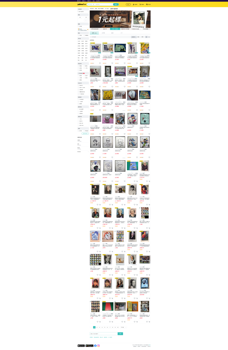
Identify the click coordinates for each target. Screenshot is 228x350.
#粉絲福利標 (96, 337)
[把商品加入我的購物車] (137, 181)
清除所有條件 (85, 133)
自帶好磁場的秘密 (94, 29)
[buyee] (83, 29)
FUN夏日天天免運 (135, 29)
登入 (128, 4)
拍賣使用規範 (143, 346)
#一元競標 (110, 337)
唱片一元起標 (115, 29)
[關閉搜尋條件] (93, 4)
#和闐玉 (91, 337)
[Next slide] (100, 47)
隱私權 (139, 346)
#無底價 (105, 337)
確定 (86, 20)
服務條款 (134, 346)
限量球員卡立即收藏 (125, 28)
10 (117, 327)
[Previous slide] (90, 47)
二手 (121, 33)
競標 (112, 33)
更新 (149, 344)
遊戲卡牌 (105, 29)
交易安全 (149, 346)
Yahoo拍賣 (81, 4)
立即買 (103, 33)
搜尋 (120, 333)
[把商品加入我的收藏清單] (100, 63)
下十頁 (122, 327)
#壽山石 (101, 337)
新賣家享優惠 (145, 29)
